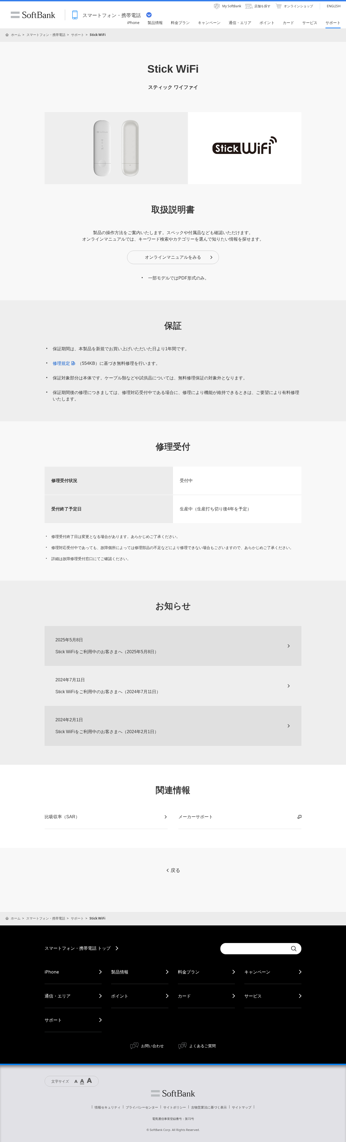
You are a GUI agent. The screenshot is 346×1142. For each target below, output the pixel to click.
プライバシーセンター (142, 1107)
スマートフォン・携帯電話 (45, 34)
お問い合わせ (152, 1045)
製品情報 (119, 972)
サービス (253, 996)
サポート (77, 34)
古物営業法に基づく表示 (209, 1107)
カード (184, 996)
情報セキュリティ (108, 1107)
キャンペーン (257, 972)
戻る (175, 870)
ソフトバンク (173, 1093)
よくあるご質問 (202, 1045)
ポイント (119, 996)
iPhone (52, 972)
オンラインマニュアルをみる (173, 257)
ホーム (16, 34)
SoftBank (33, 15)
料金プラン (188, 972)
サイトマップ (241, 1107)
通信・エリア (58, 996)
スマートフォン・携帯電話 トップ (78, 948)
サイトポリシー (174, 1107)
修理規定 (61, 363)
